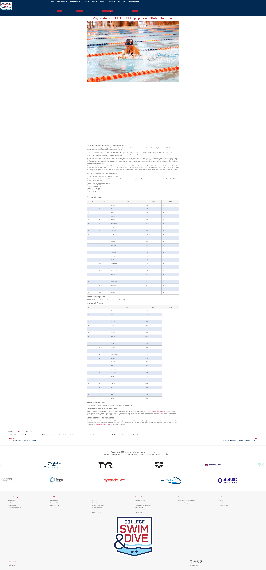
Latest (85, 1)
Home (52, 1)
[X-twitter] (194, 561)
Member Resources (75, 1)
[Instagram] (198, 561)
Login (119, 1)
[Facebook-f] (191, 561)
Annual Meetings (61, 1)
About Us (110, 1)
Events (93, 1)
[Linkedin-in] (201, 561)
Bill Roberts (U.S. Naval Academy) (104, 424)
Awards (102, 1)
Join (124, 1)
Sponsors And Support (133, 1)
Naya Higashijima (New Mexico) (158, 411)
